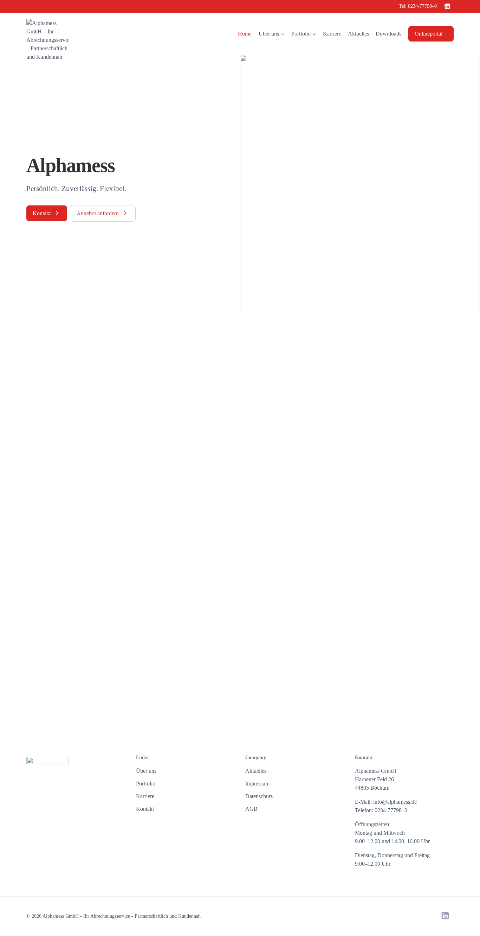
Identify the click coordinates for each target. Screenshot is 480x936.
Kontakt (145, 809)
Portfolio (145, 784)
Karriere (332, 34)
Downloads (388, 34)
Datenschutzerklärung (339, 710)
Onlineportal (428, 34)
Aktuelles (358, 34)
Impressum (257, 784)
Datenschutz (259, 796)
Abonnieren (378, 671)
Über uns (146, 771)
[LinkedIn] (447, 6)
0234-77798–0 (422, 6)
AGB (251, 809)
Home (245, 34)
